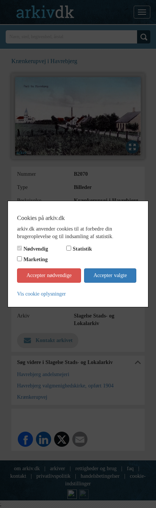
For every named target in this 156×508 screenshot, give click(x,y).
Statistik (82, 249)
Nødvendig (35, 249)
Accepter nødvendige (49, 275)
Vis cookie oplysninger (41, 294)
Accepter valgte (110, 275)
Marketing (35, 259)
